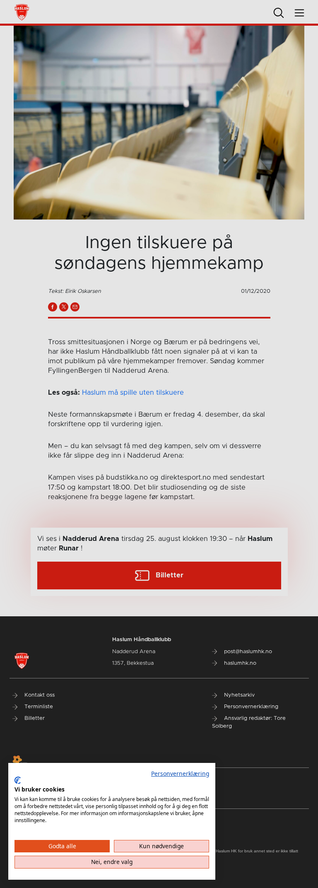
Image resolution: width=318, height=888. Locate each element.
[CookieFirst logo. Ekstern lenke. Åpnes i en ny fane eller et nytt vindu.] (17, 780)
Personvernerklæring (180, 773)
